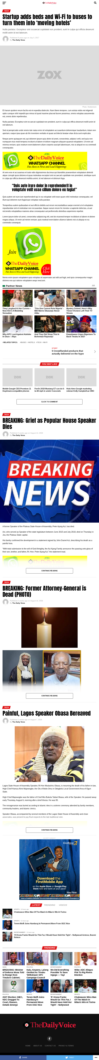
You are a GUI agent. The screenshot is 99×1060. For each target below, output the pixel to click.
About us (37, 1046)
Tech (39, 342)
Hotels (32, 342)
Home (27, 1046)
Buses (23, 342)
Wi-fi (45, 342)
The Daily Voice (18, 40)
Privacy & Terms (66, 1046)
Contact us (50, 1046)
